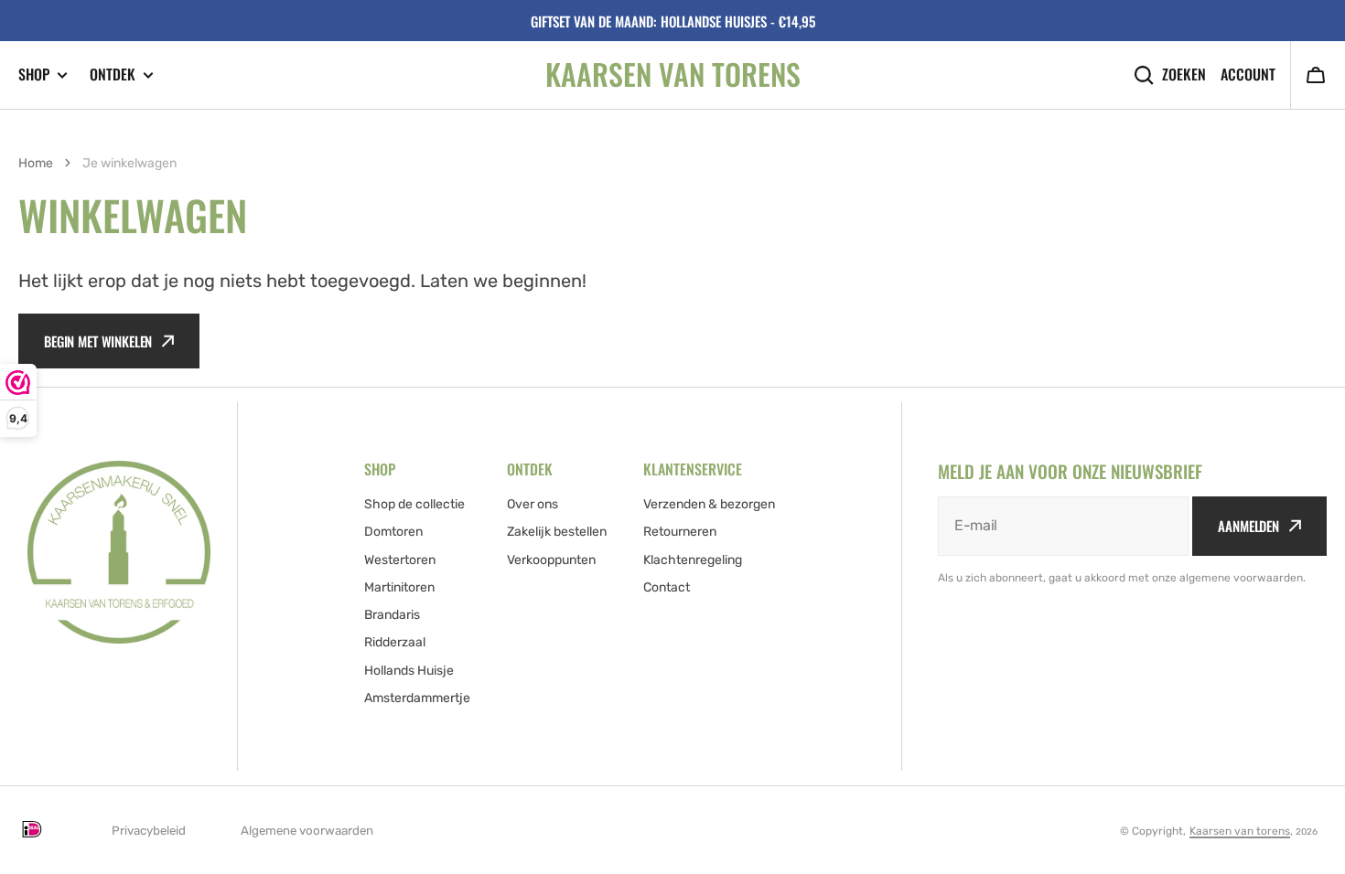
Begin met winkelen (98, 341)
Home (35, 163)
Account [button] (1248, 74)
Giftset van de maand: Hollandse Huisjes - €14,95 (673, 21)
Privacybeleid (149, 830)
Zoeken (1184, 74)
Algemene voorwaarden (307, 830)
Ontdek (112, 74)
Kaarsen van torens (1239, 831)
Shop (33, 74)
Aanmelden (1248, 526)
